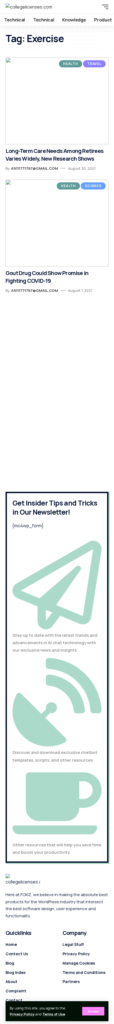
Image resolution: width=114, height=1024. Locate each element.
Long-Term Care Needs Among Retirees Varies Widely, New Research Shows (54, 154)
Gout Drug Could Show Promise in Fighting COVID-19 (47, 276)
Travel (94, 63)
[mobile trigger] (103, 7)
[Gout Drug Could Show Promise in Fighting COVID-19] (57, 223)
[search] (93, 6)
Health (70, 63)
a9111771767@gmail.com (34, 168)
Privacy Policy (22, 1014)
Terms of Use (53, 1014)
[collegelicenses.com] (29, 7)
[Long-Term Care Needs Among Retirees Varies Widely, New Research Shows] (57, 100)
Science (93, 185)
